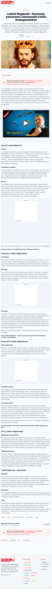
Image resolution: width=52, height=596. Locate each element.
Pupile (34, 580)
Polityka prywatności (45, 563)
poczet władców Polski (18, 517)
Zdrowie (27, 573)
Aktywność (27, 565)
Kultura (33, 575)
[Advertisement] (26, 210)
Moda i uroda (28, 570)
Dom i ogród (28, 567)
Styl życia (27, 580)
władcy (36, 517)
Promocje (27, 578)
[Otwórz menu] (49, 3)
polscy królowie (29, 517)
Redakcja (44, 566)
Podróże (27, 575)
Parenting (34, 573)
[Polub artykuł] (32, 36)
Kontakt (44, 569)
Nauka (26, 583)
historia (9, 517)
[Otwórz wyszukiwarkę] (47, 3)
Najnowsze (27, 562)
